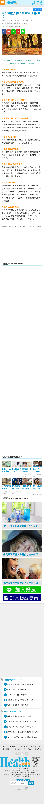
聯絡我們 (38, 749)
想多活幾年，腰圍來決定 (16, 689)
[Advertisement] (22, 245)
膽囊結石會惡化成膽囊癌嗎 (6, 470)
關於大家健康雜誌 (10, 746)
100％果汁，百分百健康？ (17, 695)
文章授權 (16, 749)
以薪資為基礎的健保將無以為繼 (19, 716)
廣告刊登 (6, 749)
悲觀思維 (31, 226)
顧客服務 (23, 746)
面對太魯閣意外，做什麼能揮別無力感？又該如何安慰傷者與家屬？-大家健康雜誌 (37, 487)
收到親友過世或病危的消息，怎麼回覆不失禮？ (16, 470)
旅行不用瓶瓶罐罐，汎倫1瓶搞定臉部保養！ (6, 487)
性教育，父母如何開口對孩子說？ (20, 700)
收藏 (6, 26)
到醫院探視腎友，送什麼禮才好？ (20, 705)
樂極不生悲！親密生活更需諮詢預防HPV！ (37, 470)
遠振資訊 (25, 789)
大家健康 (15, 762)
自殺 (25, 226)
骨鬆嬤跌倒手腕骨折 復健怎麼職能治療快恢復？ (27, 487)
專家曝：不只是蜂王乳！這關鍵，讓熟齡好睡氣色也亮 (26, 470)
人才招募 (27, 749)
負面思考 (18, 226)
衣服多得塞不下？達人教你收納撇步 (21, 684)
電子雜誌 (34, 746)
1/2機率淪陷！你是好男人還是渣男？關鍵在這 (16, 487)
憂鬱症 (38, 226)
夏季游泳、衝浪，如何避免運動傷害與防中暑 (24, 732)
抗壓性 (11, 226)
